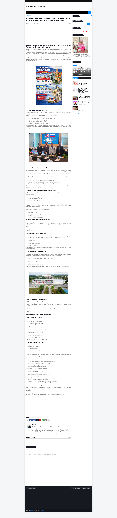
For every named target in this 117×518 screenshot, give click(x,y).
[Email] (45, 420)
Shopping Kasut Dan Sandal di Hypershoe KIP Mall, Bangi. (84, 97)
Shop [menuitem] (65, 12)
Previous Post (29, 483)
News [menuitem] (55, 12)
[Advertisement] (48, 35)
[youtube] (86, 31)
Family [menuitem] (59, 12)
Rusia (39, 417)
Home (27, 0)
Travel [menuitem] (38, 12)
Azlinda (34, 425)
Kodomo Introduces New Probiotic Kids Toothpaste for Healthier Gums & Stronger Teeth (84, 83)
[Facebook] (77, 31)
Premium (32, 510)
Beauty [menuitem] (33, 12)
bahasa (30, 15)
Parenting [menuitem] (44, 12)
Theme (42, 510)
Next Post (68, 483)
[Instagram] (83, 31)
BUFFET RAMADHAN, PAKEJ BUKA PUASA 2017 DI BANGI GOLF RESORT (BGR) (83, 108)
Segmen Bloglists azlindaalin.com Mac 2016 (84, 102)
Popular (75, 78)
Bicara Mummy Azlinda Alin (35, 6)
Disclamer (32, 0)
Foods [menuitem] (50, 12)
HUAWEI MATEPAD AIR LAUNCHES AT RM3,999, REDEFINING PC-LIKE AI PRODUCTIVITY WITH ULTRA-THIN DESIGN (81, 70)
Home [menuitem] (28, 12)
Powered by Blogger (78, 113)
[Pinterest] (40, 420)
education (35, 417)
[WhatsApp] (43, 420)
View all (69, 437)
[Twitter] (37, 420)
